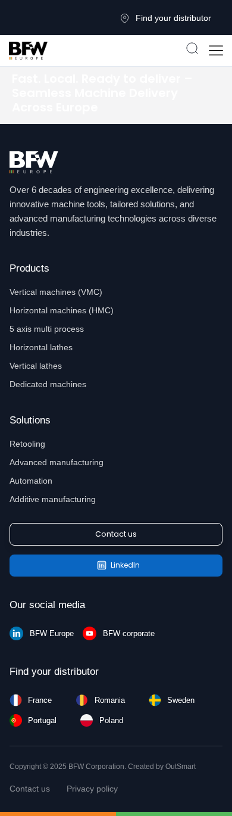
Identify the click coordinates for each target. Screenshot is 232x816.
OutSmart (180, 766)
